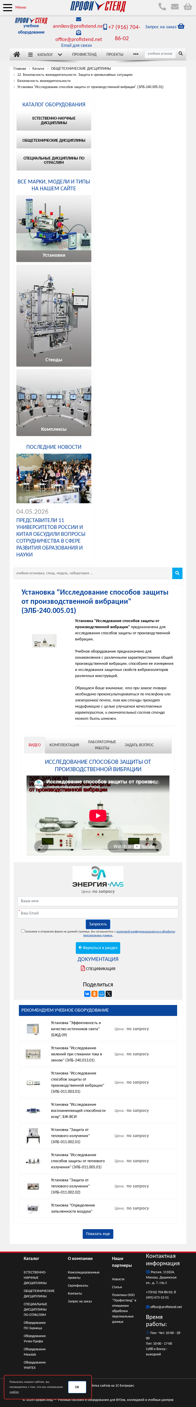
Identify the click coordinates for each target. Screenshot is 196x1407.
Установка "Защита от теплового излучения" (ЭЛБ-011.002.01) (70, 1136)
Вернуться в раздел (99, 948)
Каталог (45, 55)
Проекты (114, 55)
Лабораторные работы (102, 745)
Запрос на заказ (80, 1301)
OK (77, 1387)
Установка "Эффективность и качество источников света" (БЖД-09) (76, 1029)
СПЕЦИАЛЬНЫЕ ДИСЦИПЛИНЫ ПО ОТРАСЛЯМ (35, 1309)
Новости (118, 1279)
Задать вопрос (139, 745)
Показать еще (98, 1234)
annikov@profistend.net (79, 26)
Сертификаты (78, 1286)
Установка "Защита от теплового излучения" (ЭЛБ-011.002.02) (70, 1186)
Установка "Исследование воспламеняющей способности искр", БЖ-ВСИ (78, 1111)
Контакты (75, 1294)
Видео (35, 745)
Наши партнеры (122, 1262)
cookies (14, 1392)
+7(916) (152, 1292)
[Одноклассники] (94, 994)
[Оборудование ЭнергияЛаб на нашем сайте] (98, 876)
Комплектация (64, 745)
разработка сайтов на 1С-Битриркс (107, 1386)
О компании (80, 1258)
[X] (109, 994)
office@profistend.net (78, 39)
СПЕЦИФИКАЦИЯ (100, 969)
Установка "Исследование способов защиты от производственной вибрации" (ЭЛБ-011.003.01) (77, 1082)
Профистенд (84, 55)
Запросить (98, 924)
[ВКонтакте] (87, 994)
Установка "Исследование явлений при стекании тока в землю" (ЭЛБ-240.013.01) (76, 1054)
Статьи (117, 1287)
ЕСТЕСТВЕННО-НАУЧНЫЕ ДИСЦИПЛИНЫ (35, 1278)
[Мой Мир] (102, 994)
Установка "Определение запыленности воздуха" (73, 1208)
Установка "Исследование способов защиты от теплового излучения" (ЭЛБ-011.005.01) (78, 1161)
